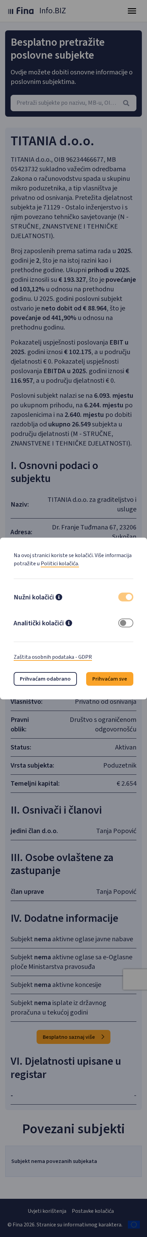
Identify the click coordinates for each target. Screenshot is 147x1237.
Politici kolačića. (60, 563)
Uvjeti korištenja (47, 1211)
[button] (58, 598)
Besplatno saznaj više (69, 1037)
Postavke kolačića (93, 1211)
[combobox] (73, 103)
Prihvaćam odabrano (45, 679)
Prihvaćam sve (109, 679)
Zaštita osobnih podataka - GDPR (53, 657)
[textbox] (73, 103)
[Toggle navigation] (132, 11)
